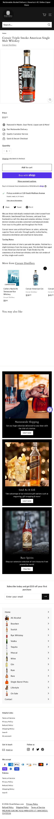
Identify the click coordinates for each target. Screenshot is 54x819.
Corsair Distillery (9, 45)
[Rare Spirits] (27, 532)
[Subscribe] (45, 597)
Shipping (5, 158)
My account (6, 736)
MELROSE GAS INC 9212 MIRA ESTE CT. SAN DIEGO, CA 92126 (25, 812)
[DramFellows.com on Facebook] (33, 749)
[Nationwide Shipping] (27, 396)
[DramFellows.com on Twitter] (37, 749)
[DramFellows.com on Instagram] (28, 749)
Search (4, 732)
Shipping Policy (8, 729)
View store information (14, 200)
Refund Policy (7, 725)
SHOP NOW (27, 433)
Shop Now (27, 569)
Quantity (6, 145)
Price (4, 113)
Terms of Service (8, 718)
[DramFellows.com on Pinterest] (42, 749)
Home (4, 33)
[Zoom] (50, 99)
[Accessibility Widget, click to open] (50, 409)
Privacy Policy (7, 722)
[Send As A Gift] (27, 464)
